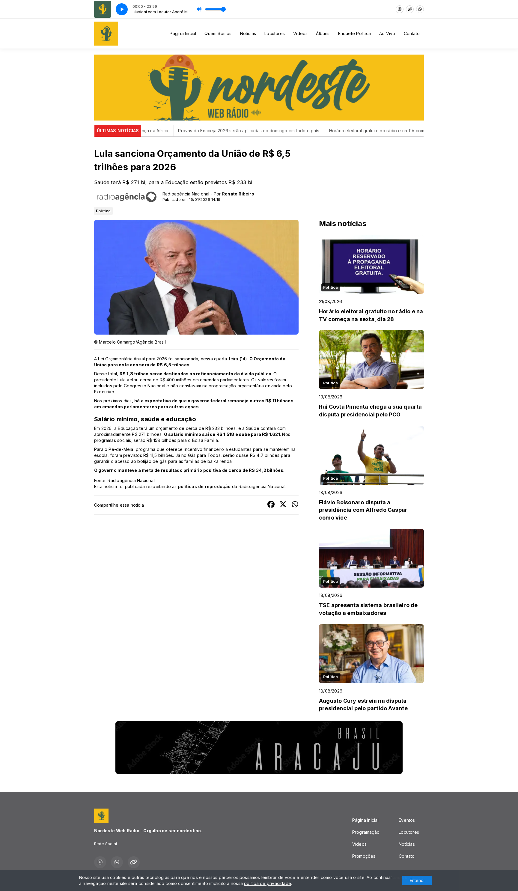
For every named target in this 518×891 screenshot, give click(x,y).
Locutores (274, 33)
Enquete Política (354, 33)
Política (103, 210)
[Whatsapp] (420, 9)
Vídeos (300, 33)
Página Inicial (183, 33)
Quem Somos (217, 33)
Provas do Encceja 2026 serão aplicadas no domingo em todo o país (218, 130)
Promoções (364, 856)
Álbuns (322, 33)
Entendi (417, 880)
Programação (366, 832)
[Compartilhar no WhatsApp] (295, 505)
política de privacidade (267, 883)
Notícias (248, 33)
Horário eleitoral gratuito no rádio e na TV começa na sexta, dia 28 (367, 130)
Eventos (407, 820)
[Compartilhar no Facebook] (271, 505)
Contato (412, 33)
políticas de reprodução (204, 486)
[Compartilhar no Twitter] (283, 505)
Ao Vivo (387, 33)
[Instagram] (399, 9)
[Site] (410, 9)
